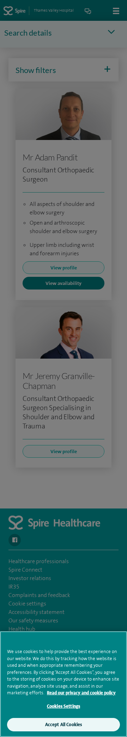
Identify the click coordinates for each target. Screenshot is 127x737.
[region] (63, 684)
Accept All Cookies (63, 724)
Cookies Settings (63, 706)
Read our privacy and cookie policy (81, 693)
